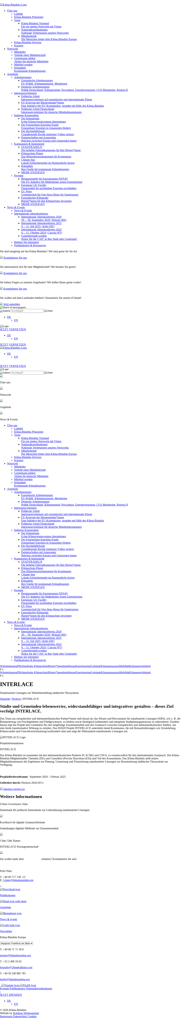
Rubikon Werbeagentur (26, 1013)
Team (17, 20)
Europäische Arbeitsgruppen (44, 82)
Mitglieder (20, 51)
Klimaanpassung (110, 666)
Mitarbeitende (49, 38)
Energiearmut (83, 666)
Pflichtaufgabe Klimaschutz (32, 666)
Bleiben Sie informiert (26, 242)
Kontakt (5, 988)
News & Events (16, 207)
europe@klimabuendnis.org (15, 955)
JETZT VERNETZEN (13, 329)
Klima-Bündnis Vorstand (41, 25)
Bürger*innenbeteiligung (62, 666)
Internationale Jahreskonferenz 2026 (43, 218)
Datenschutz (20, 1016)
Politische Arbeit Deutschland (51, 110)
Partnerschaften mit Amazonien (49, 139)
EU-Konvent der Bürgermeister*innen (62, 104)
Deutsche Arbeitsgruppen (74, 88)
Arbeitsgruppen (22, 77)
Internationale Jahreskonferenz (31, 213)
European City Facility (48, 187)
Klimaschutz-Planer (46, 155)
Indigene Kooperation (26, 115)
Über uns (12, 10)
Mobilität (124, 666)
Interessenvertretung (25, 93)
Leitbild (18, 13)
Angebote (12, 74)
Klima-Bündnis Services (27, 42)
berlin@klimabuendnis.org (15, 979)
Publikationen (18, 988)
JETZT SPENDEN (11, 993)
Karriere (18, 45)
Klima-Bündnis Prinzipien (28, 17)
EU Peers (49, 193)
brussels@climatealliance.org (16, 967)
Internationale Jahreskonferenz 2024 (41, 231)
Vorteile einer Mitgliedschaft (30, 55)
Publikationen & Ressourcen (30, 245)
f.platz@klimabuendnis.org (17, 880)
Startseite (5, 698)
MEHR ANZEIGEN (33, 172)
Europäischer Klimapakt (46, 199)
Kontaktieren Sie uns (15, 257)
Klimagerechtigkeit (140, 666)
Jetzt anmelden (11, 304)
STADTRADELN (51, 149)
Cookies (32, 1016)
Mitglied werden (23, 64)
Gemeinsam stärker (31, 60)
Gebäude (96, 666)
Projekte (18, 175)
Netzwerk (12, 48)
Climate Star (48, 161)
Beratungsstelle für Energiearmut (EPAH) (51, 180)
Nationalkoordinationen (45, 31)
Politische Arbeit (56, 98)
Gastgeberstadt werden (49, 237)
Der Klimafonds (43, 120)
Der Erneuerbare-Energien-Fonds (46, 126)
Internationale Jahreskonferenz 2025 (41, 225)
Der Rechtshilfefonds (47, 133)
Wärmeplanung (8, 666)
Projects (16, 698)
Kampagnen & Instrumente (29, 143)
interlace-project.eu (14, 789)
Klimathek (30, 69)
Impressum (6, 1016)
